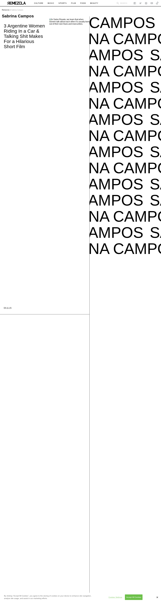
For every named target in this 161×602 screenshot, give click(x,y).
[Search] (118, 3)
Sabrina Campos (17, 10)
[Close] (157, 597)
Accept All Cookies (133, 597)
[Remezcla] (16, 3)
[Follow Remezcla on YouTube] (152, 3)
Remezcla (5, 10)
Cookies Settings (115, 597)
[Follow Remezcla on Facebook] (135, 3)
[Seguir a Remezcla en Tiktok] (157, 3)
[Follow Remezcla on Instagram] (146, 3)
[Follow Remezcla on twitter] (140, 3)
